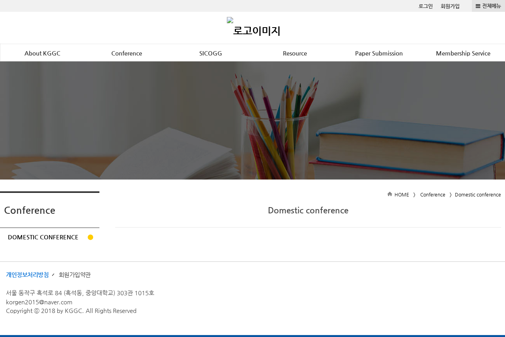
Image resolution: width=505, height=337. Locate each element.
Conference (126, 53)
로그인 (426, 6)
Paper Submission (379, 53)
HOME (402, 194)
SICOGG (210, 53)
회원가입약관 (75, 274)
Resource (295, 53)
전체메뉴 (491, 6)
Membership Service (463, 53)
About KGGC (42, 53)
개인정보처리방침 (27, 274)
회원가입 (450, 6)
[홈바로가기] (254, 27)
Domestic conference (43, 236)
